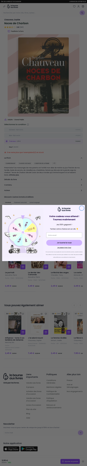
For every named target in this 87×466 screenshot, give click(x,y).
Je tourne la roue (64, 242)
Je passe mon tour (64, 247)
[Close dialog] (81, 208)
